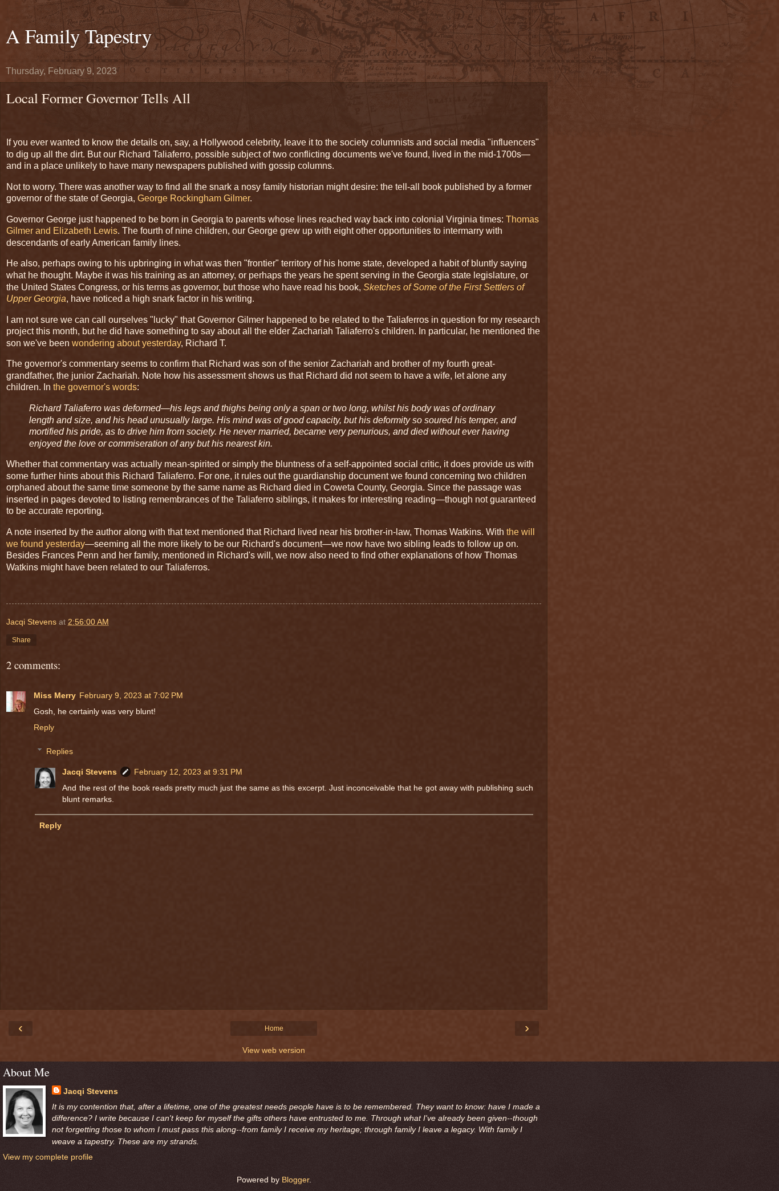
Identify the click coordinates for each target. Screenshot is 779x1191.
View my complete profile (48, 1156)
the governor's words (95, 387)
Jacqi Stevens (89, 771)
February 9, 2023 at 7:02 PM (131, 695)
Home (274, 1028)
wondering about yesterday (126, 343)
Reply (44, 727)
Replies (59, 751)
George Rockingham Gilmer (193, 198)
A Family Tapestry (79, 36)
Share (21, 640)
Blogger (295, 1179)
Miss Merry (55, 695)
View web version (273, 1050)
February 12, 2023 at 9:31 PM (188, 771)
